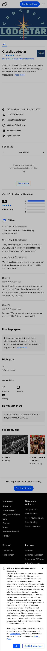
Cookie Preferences (33, 646)
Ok (16, 646)
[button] (42, 568)
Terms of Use (15, 634)
